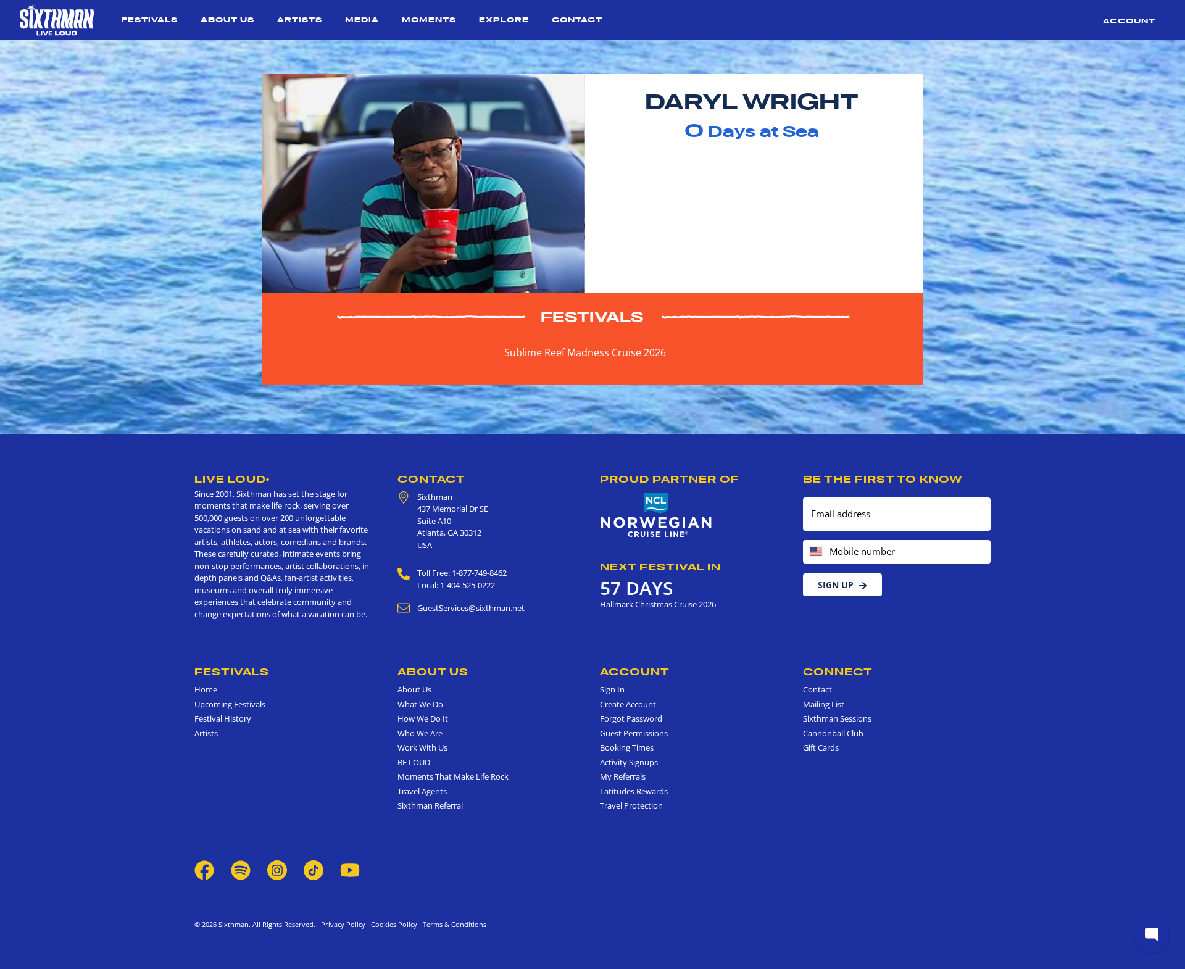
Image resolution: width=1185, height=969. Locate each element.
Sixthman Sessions (837, 718)
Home (205, 689)
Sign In (612, 689)
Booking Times (627, 747)
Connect (838, 671)
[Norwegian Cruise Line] (656, 515)
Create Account (628, 704)
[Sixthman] (57, 20)
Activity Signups (629, 762)
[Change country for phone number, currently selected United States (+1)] (815, 552)
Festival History (222, 718)
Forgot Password (631, 718)
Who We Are (420, 733)
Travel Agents (422, 791)
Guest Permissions (634, 733)
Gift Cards (821, 747)
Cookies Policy (392, 924)
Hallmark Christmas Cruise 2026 (658, 604)
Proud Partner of (669, 479)
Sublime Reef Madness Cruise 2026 (585, 352)
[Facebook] (204, 869)
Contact (577, 19)
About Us (227, 19)
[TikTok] (314, 869)
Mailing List (823, 704)
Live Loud (232, 479)
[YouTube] (350, 869)
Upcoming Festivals (229, 704)
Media (362, 19)
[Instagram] (277, 869)
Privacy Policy (343, 924)
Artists (299, 19)
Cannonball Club (833, 733)
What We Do (420, 704)
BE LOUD (413, 762)
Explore (504, 19)
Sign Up (836, 584)
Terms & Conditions (452, 924)
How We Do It (422, 718)
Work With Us (422, 747)
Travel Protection (631, 805)
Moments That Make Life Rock (453, 776)
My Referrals (623, 776)
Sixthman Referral (430, 805)
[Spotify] (241, 869)
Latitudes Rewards (634, 791)
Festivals (150, 19)
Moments (429, 19)
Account (1129, 20)
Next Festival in (660, 566)
